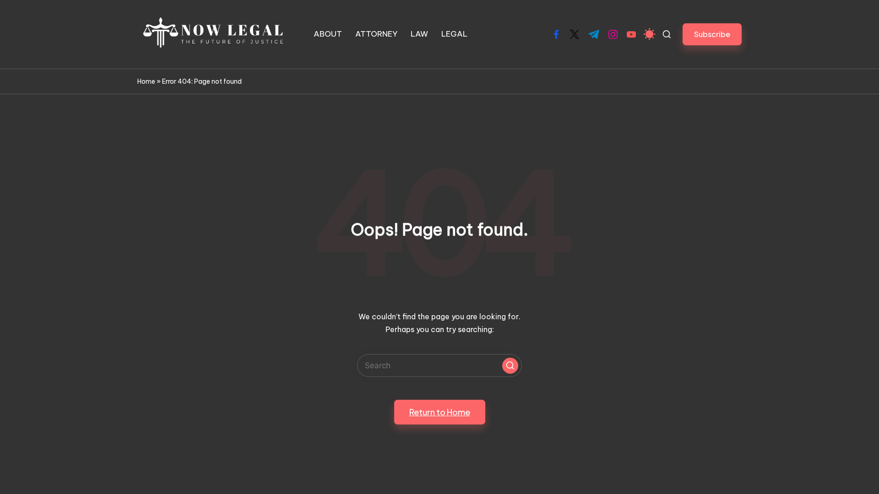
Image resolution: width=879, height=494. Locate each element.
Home (146, 81)
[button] (712, 34)
